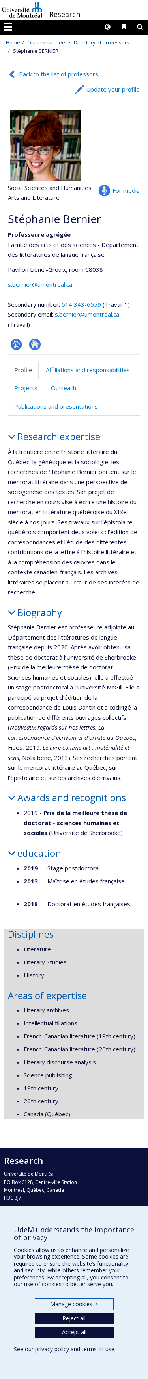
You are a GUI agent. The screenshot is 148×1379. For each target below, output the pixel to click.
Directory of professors (101, 42)
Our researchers (47, 42)
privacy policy (52, 1349)
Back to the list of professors (58, 74)
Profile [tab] (23, 370)
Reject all (74, 1318)
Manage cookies (74, 1304)
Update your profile (113, 89)
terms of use (98, 1349)
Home (13, 42)
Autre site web (35, 344)
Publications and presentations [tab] (56, 406)
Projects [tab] (25, 388)
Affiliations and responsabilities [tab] (88, 370)
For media (126, 190)
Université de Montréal (22, 10)
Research (64, 14)
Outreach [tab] (63, 388)
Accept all (74, 1332)
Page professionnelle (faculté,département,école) (16, 344)
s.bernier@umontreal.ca (40, 284)
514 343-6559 (82, 304)
